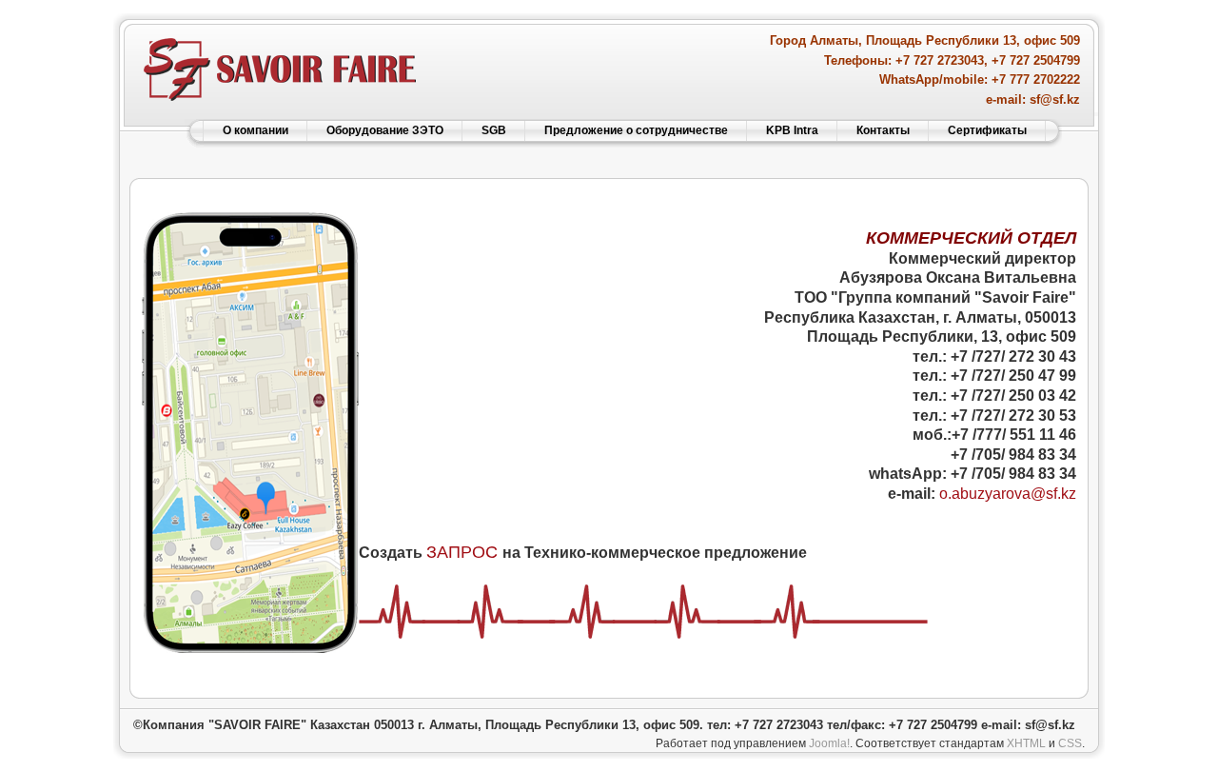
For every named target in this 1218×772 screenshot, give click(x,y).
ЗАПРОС (462, 552)
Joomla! (829, 743)
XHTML (1026, 743)
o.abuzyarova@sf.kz (1007, 493)
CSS (1070, 743)
